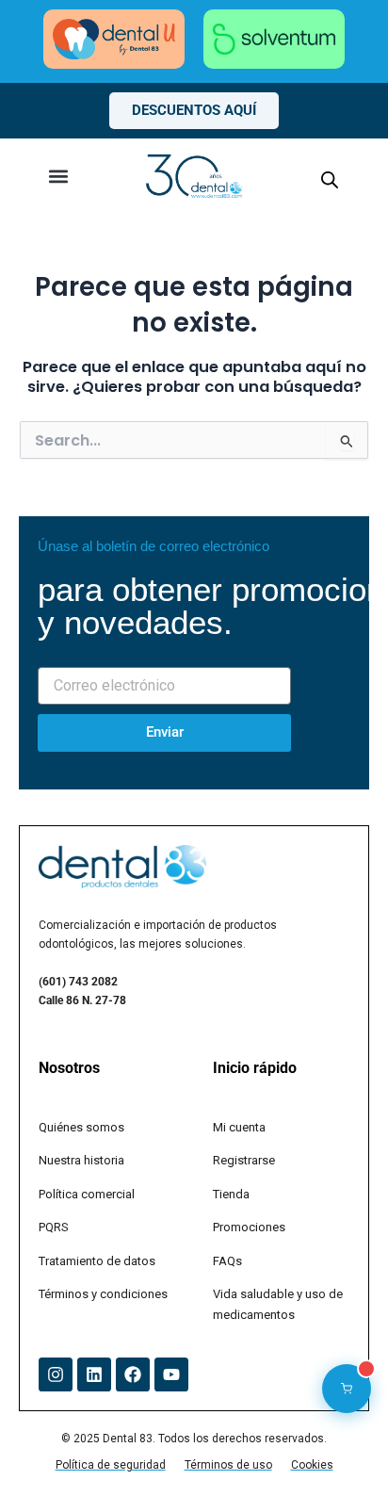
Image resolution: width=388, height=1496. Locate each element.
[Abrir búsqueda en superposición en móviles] (329, 180)
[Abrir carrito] (346, 1388)
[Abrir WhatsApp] (341, 1448)
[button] (57, 175)
